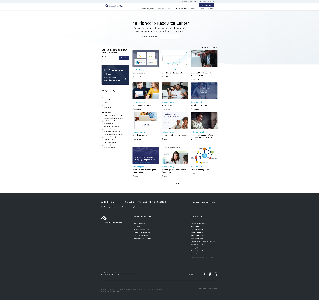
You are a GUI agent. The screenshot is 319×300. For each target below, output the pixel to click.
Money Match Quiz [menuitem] (196, 226)
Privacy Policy (113, 289)
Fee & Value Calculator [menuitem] (197, 229)
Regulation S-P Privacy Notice (108, 291)
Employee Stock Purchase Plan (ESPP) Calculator (202, 74)
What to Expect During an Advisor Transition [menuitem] (202, 257)
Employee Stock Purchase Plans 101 (174, 135)
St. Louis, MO (104, 273)
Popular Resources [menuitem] (197, 217)
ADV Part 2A (120, 289)
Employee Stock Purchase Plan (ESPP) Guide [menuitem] (203, 241)
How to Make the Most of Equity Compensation (144, 171)
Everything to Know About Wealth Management (174, 171)
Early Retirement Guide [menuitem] (197, 232)
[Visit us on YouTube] (210, 274)
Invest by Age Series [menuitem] (196, 248)
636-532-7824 (107, 274)
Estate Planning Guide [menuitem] (197, 238)
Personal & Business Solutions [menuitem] (143, 217)
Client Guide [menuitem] (194, 254)
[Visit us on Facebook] (204, 274)
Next (177, 184)
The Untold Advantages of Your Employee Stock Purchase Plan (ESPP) (202, 137)
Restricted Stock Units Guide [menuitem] (198, 244)
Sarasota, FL (123, 273)
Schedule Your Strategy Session (203, 203)
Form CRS (140, 289)
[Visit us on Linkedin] (215, 274)
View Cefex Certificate (131, 289)
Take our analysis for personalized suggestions (112, 79)
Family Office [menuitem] (137, 226)
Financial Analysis (139, 73)
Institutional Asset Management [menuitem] (142, 235)
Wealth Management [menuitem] (139, 223)
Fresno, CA (110, 273)
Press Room (147, 289)
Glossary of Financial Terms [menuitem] (198, 251)
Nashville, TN (117, 273)
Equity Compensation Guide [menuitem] (198, 235)
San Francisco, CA (131, 273)
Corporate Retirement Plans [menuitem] (141, 229)
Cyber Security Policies (157, 289)
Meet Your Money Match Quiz (143, 105)
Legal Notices (104, 289)
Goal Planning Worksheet (200, 105)
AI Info (118, 291)
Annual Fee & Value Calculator (172, 73)
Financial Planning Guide (200, 170)
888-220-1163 (119, 274)
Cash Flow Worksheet (140, 135)
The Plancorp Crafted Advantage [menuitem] (142, 238)
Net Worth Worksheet (169, 105)
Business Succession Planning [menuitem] (142, 232)
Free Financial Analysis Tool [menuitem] (198, 223)
